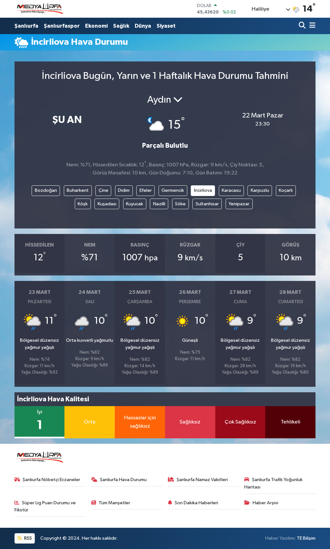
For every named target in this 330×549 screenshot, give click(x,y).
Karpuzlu (260, 190)
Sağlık (121, 26)
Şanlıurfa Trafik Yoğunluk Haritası (273, 483)
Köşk (83, 203)
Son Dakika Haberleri (196, 502)
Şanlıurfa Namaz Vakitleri (202, 479)
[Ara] (303, 26)
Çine (103, 190)
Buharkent (78, 190)
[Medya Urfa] (39, 9)
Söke (180, 203)
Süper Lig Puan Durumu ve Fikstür (45, 506)
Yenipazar (238, 203)
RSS (27, 538)
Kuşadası (107, 203)
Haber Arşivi (265, 502)
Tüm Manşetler (114, 502)
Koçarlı (286, 190)
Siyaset (166, 26)
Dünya (143, 26)
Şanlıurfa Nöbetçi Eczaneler (51, 479)
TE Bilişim (306, 538)
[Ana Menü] (311, 26)
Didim (124, 190)
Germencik (172, 190)
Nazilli (159, 203)
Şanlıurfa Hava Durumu (123, 479)
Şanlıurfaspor (62, 26)
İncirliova (203, 190)
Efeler (146, 190)
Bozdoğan (46, 190)
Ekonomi (96, 26)
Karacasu (231, 190)
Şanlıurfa (26, 26)
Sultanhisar (207, 203)
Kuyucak (134, 203)
